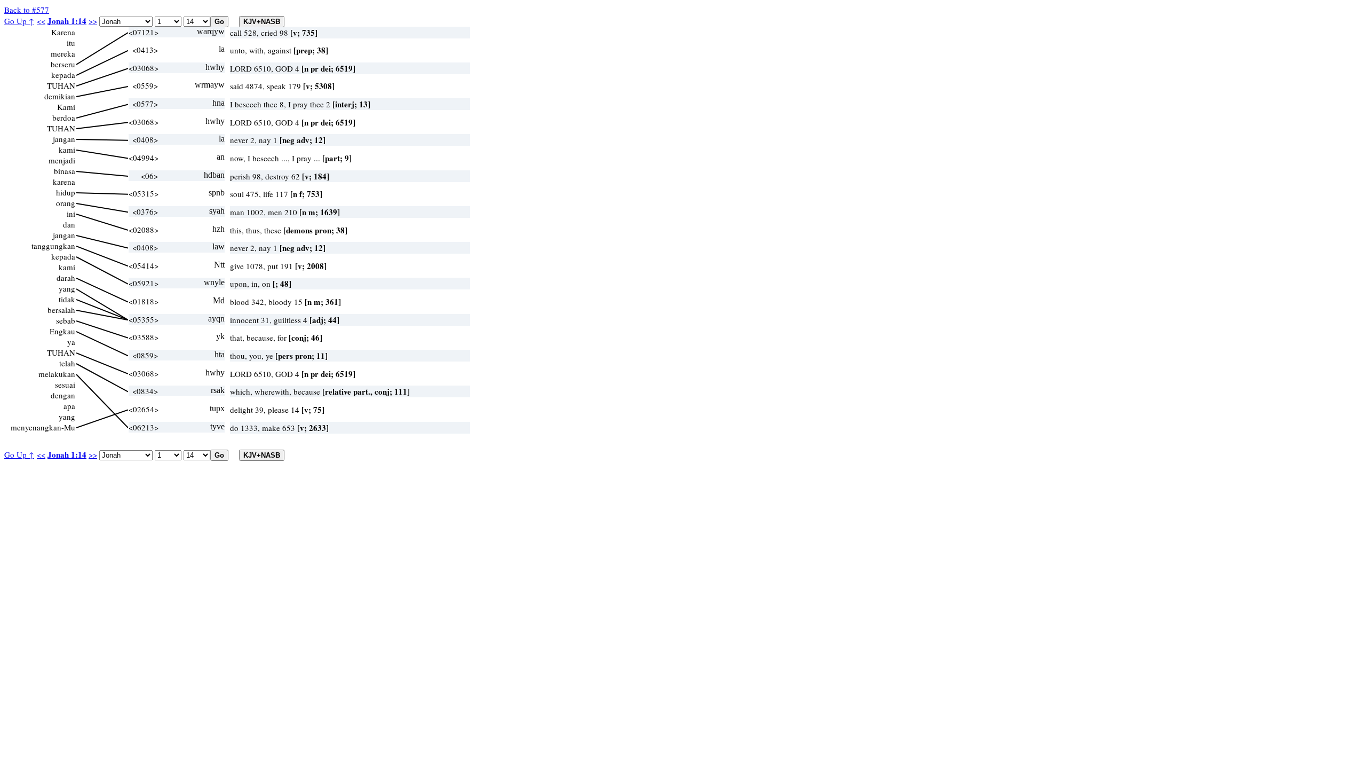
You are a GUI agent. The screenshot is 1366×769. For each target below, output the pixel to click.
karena (64, 181)
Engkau (62, 331)
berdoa (63, 117)
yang (67, 288)
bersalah (61, 309)
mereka (63, 53)
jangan (64, 139)
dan (69, 224)
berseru (63, 64)
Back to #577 (26, 9)
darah (66, 277)
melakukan (56, 373)
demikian (59, 96)
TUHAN (61, 85)
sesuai (65, 384)
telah (67, 363)
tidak (67, 299)
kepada (63, 74)
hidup (65, 192)
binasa (64, 171)
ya (71, 341)
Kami (66, 106)
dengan (63, 395)
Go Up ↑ (19, 20)
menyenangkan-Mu (43, 427)
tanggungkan (53, 245)
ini (71, 213)
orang (65, 203)
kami (67, 149)
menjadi (62, 160)
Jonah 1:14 (66, 21)
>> (93, 20)
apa (69, 406)
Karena (63, 32)
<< (41, 20)
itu (71, 42)
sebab (65, 320)
